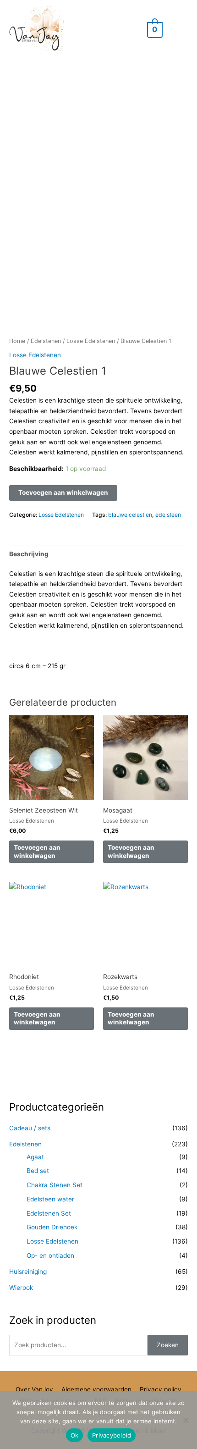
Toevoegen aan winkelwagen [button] (37, 851)
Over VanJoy (34, 1389)
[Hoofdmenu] (178, 29)
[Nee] (185, 1420)
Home (17, 340)
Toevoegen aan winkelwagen (63, 492)
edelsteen (168, 514)
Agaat (35, 1157)
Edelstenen (46, 340)
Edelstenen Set (49, 1213)
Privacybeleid (111, 1435)
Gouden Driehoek (52, 1227)
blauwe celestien (130, 514)
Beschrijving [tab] (29, 554)
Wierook (21, 1287)
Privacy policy (160, 1389)
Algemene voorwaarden (96, 1389)
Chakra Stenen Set (54, 1185)
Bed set (38, 1170)
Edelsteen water (50, 1199)
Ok (75, 1435)
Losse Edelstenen (90, 340)
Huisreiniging (28, 1271)
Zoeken (168, 1345)
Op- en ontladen (50, 1255)
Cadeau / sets (29, 1128)
